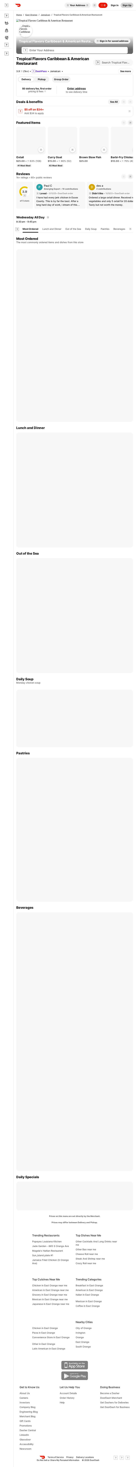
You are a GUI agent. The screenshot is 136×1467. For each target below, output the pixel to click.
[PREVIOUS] (123, 176)
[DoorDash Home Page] (18, 5)
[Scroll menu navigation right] (130, 229)
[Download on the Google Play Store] (74, 1375)
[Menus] (48, 217)
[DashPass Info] (45, 91)
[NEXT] (130, 176)
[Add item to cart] (41, 149)
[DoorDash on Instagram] (128, 1459)
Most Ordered (30, 228)
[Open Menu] (6, 5)
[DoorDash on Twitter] (122, 1459)
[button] (94, 5)
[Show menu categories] (17, 229)
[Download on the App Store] (74, 1365)
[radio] (26, 79)
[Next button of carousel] (130, 101)
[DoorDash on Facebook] (116, 1459)
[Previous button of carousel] (123, 101)
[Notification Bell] (94, 5)
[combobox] (78, 50)
